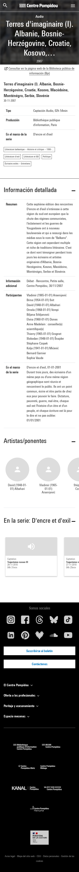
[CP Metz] (29, 770)
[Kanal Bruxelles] (28, 791)
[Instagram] (11, 621)
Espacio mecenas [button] (15, 716)
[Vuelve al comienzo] (70, 863)
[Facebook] (25, 621)
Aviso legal (10, 856)
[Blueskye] (54, 621)
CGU (39, 856)
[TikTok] (68, 621)
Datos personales (51, 856)
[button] (39, 190)
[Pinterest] (25, 636)
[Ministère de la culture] (39, 837)
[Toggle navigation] (73, 6)
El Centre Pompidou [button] (16, 685)
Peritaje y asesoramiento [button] (19, 706)
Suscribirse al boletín (39, 651)
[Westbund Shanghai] (55, 791)
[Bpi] (27, 749)
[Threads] (39, 621)
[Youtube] (68, 636)
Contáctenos (39, 664)
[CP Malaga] (50, 770)
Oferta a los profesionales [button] (20, 695)
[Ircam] (54, 749)
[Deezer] (39, 636)
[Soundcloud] (54, 636)
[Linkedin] (11, 636)
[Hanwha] (39, 812)
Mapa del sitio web (26, 856)
